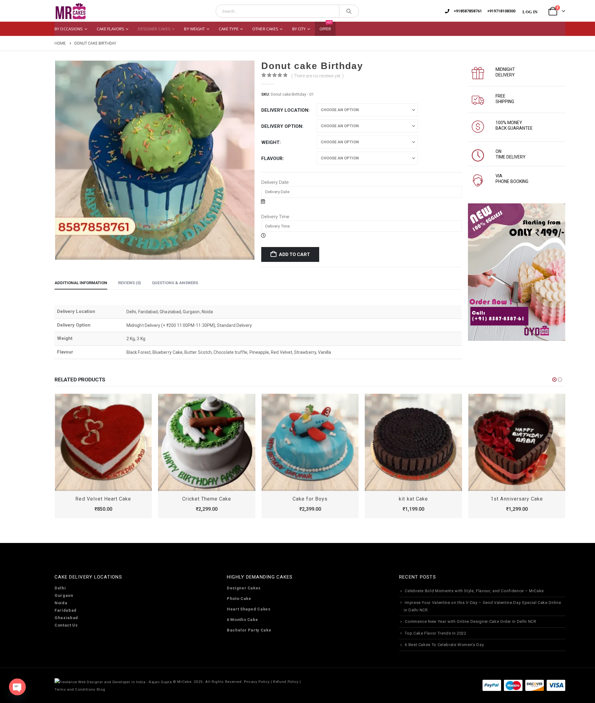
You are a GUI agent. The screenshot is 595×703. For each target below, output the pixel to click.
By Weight (194, 29)
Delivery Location (284, 110)
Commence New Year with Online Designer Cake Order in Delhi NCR (470, 621)
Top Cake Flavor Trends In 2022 (435, 633)
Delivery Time (275, 216)
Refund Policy (285, 681)
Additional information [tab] (81, 282)
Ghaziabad (66, 617)
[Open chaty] (17, 687)
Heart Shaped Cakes (249, 609)
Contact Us (66, 625)
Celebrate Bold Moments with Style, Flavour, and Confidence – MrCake (474, 590)
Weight (270, 142)
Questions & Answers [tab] (175, 282)
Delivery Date (275, 182)
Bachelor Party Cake (249, 630)
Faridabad (66, 610)
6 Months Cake (242, 619)
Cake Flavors (111, 29)
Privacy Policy (257, 681)
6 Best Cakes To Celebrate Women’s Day (444, 644)
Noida (61, 603)
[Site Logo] (70, 11)
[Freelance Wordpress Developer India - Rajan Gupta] (113, 681)
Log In (529, 12)
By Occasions (69, 29)
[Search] (349, 11)
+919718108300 (501, 11)
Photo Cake (239, 598)
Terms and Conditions (75, 689)
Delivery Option (281, 126)
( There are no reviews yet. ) (317, 75)
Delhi (60, 588)
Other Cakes (265, 29)
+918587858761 (468, 11)
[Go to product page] (103, 442)
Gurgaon (64, 595)
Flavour (272, 158)
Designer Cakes (154, 29)
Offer (326, 27)
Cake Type (229, 29)
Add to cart (294, 254)
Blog (101, 689)
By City (299, 29)
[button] (554, 379)
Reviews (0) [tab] (129, 282)
